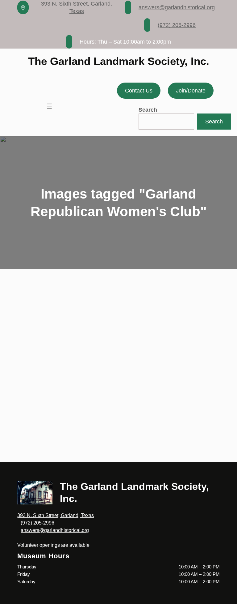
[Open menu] (49, 106)
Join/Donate (191, 91)
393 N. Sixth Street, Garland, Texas (55, 515)
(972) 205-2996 (177, 25)
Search (148, 110)
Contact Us (138, 91)
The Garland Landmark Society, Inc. (118, 61)
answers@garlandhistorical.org (177, 7)
